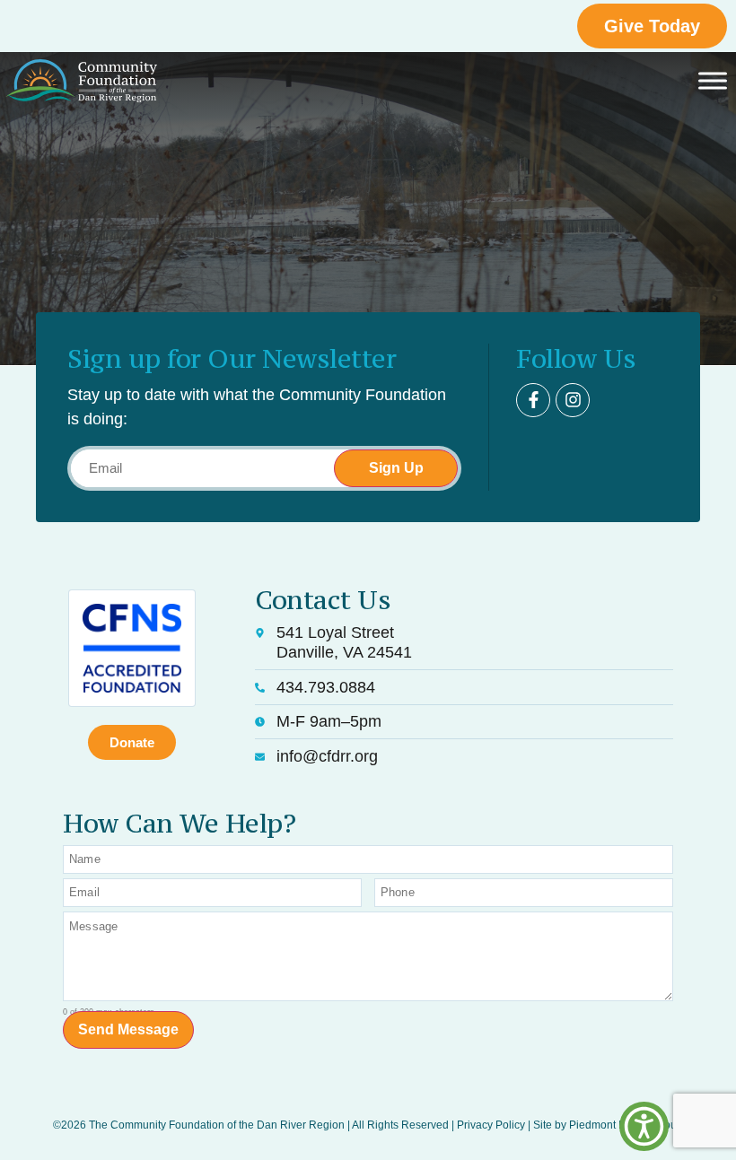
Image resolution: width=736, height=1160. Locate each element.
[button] (644, 1126)
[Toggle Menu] (712, 81)
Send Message (128, 1029)
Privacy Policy (491, 1125)
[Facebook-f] (533, 400)
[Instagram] (573, 400)
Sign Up (396, 467)
